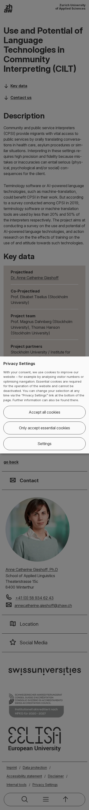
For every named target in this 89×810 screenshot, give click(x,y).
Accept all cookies (44, 412)
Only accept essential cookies (44, 428)
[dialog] (44, 404)
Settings (44, 443)
